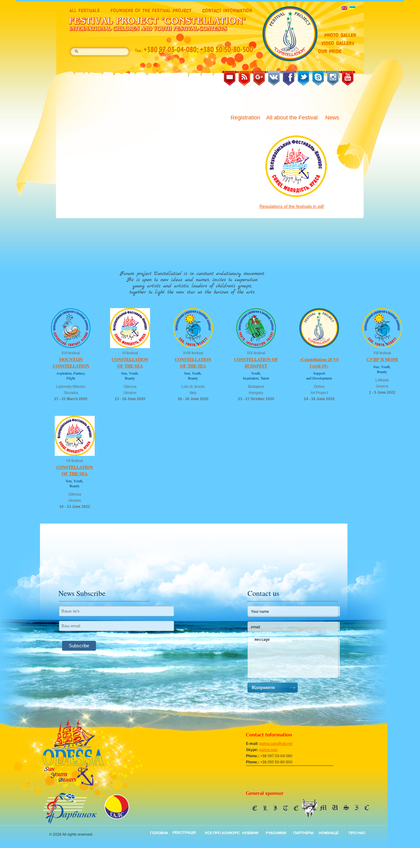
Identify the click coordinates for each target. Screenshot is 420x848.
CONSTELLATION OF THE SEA (130, 362)
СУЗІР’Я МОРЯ (382, 359)
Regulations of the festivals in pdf (292, 206)
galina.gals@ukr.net (275, 743)
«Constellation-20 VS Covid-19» (319, 362)
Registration (245, 118)
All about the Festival (292, 118)
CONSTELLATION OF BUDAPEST (256, 362)
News (333, 118)
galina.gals (268, 750)
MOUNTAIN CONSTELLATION (71, 362)
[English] (344, 8)
